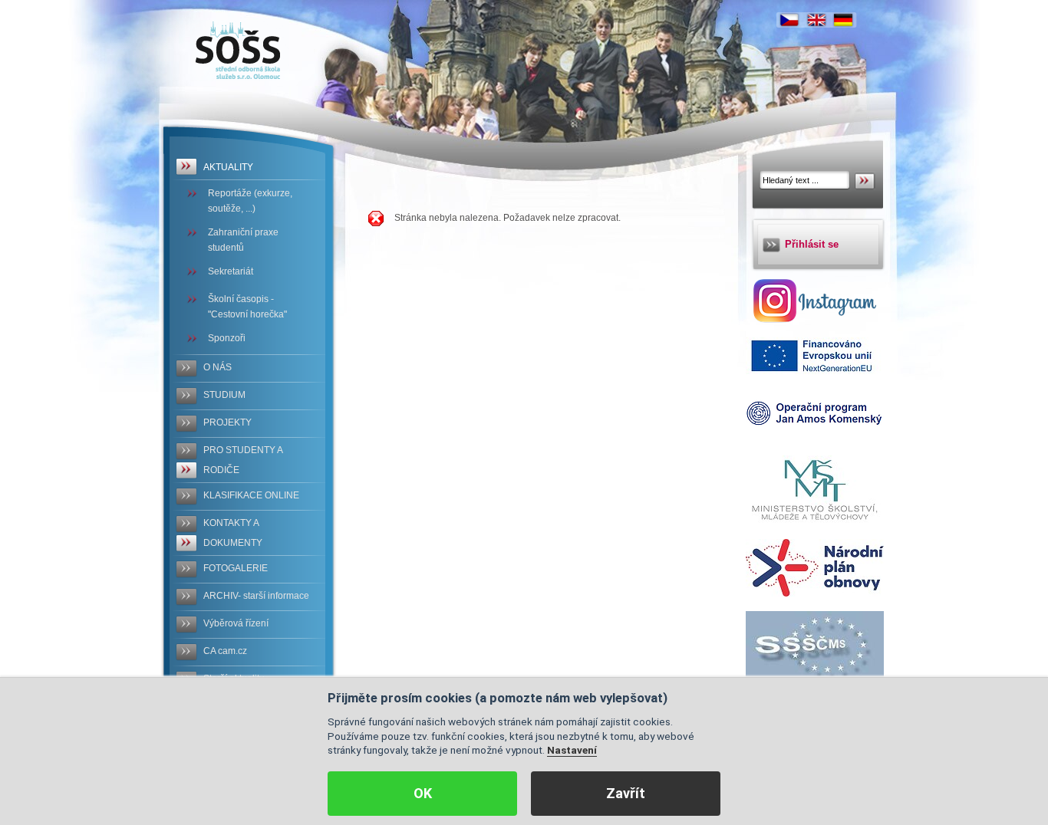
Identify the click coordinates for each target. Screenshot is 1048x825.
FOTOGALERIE (235, 568)
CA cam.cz (225, 651)
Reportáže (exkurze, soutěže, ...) (250, 201)
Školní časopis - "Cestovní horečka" (247, 307)
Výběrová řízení (236, 623)
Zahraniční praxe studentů (243, 240)
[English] (816, 20)
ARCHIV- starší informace (256, 595)
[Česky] (789, 20)
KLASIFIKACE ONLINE (251, 495)
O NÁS (217, 367)
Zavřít (625, 793)
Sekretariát (230, 271)
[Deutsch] (843, 20)
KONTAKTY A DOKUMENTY (232, 533)
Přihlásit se (812, 244)
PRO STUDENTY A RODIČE (243, 460)
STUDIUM (224, 394)
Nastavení (572, 750)
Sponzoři (227, 338)
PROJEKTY (227, 422)
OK (423, 793)
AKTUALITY (228, 167)
